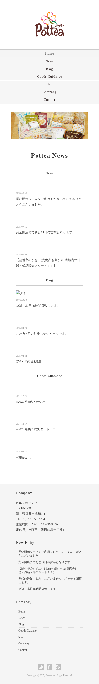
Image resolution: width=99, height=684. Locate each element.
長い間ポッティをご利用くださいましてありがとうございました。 (50, 553)
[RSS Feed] (58, 667)
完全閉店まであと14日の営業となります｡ (45, 232)
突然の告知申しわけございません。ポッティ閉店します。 (50, 580)
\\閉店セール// (25, 457)
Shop (49, 84)
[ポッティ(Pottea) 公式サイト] (49, 16)
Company (50, 92)
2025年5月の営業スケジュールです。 (42, 334)
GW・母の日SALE (28, 361)
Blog (49, 69)
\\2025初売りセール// (30, 401)
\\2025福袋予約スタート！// (35, 429)
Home (49, 53)
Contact (49, 100)
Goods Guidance (49, 76)
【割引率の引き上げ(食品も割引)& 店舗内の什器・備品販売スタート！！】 (48, 570)
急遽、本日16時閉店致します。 (38, 306)
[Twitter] (42, 667)
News (49, 61)
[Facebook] (51, 667)
